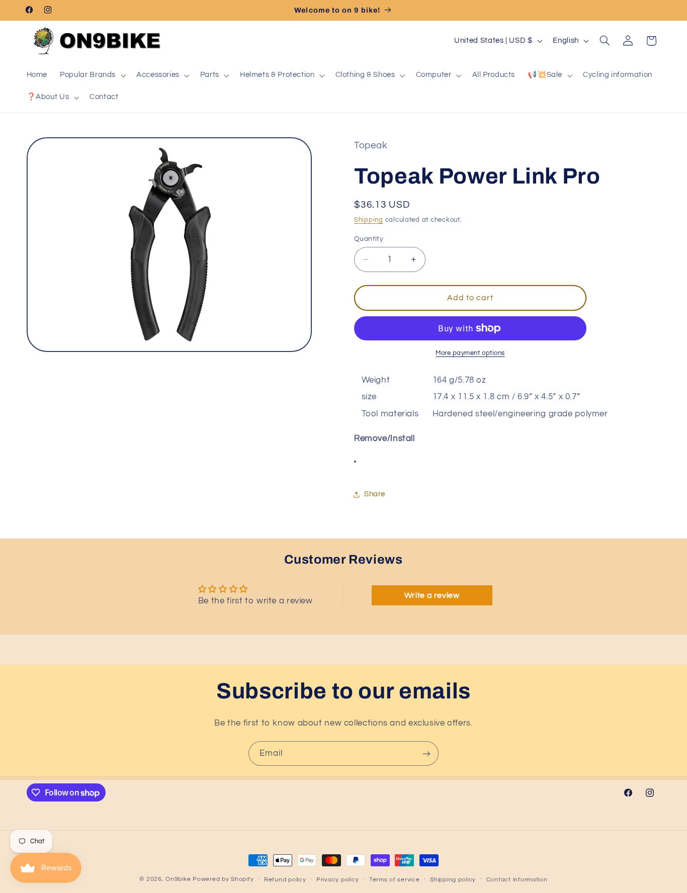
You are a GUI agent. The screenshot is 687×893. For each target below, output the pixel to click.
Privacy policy (337, 879)
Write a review (432, 595)
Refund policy (285, 879)
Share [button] (374, 494)
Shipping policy (453, 879)
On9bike (178, 879)
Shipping (368, 220)
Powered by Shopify (223, 879)
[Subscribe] (426, 753)
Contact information (517, 879)
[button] (92, 75)
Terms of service (394, 879)
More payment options (470, 353)
